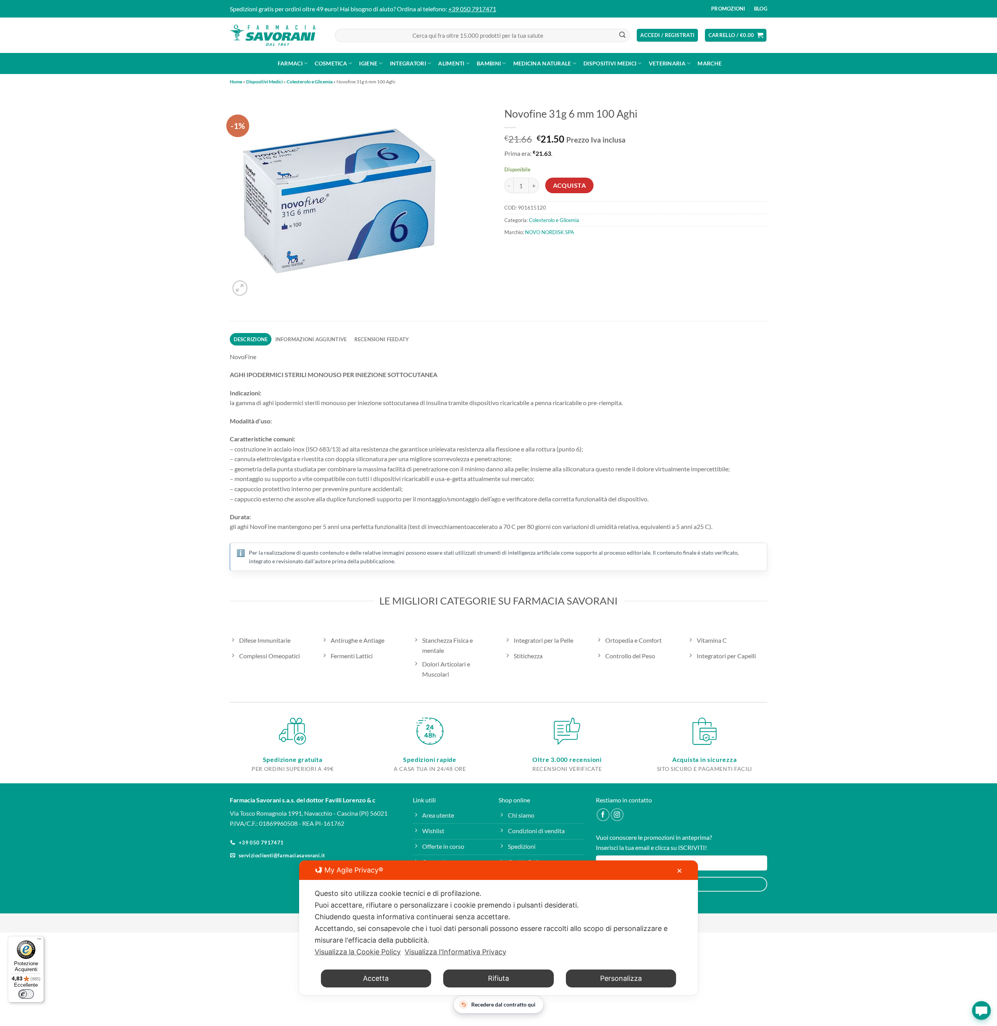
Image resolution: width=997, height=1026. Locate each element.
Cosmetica (331, 63)
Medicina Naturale (542, 63)
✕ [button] (679, 871)
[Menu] (39, 940)
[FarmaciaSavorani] (272, 35)
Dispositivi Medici (609, 63)
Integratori (408, 63)
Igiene (368, 63)
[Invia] (622, 35)
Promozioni (728, 8)
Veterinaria (667, 63)
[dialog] (498, 927)
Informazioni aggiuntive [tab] (311, 339)
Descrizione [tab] (251, 339)
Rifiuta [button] (498, 978)
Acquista (569, 185)
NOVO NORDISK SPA (549, 232)
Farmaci (290, 63)
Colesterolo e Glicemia (310, 82)
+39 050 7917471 (472, 8)
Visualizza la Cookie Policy (358, 952)
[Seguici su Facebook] (603, 814)
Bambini (489, 63)
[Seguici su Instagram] (617, 814)
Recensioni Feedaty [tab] (381, 339)
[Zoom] (240, 288)
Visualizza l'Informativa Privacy (455, 952)
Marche (710, 63)
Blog (760, 8)
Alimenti (451, 63)
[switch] (26, 994)
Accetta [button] (376, 978)
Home (236, 82)
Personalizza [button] (621, 978)
